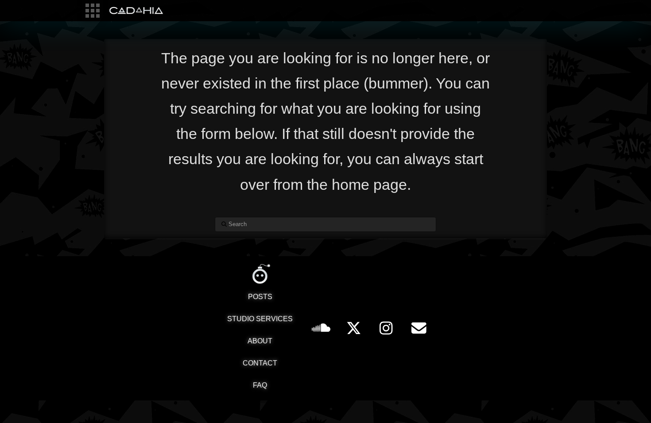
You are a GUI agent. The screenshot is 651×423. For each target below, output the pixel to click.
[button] (92, 10)
